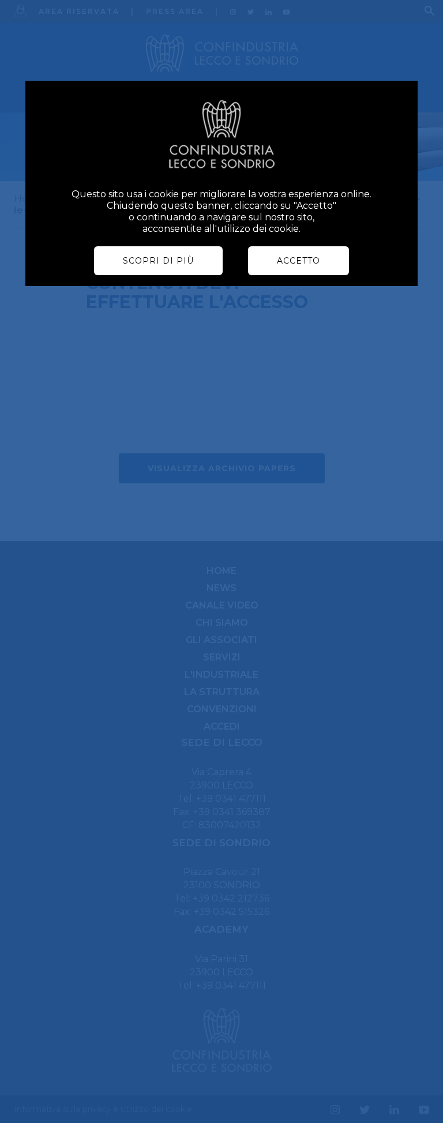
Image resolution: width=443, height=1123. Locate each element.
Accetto (298, 261)
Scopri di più (158, 261)
